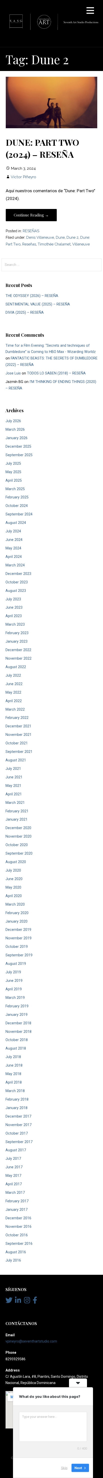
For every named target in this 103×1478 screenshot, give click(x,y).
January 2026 (17, 438)
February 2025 (17, 497)
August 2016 (16, 1252)
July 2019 (13, 972)
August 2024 (16, 523)
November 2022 (19, 658)
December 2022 (18, 650)
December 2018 (18, 1023)
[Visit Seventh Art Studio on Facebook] (35, 1302)
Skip (64, 1468)
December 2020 (18, 828)
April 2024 (14, 557)
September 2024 (19, 514)
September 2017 (19, 1142)
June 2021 (14, 777)
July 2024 (13, 531)
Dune (60, 237)
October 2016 (17, 1235)
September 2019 (19, 955)
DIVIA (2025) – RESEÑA (25, 312)
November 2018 (19, 1032)
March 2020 (15, 904)
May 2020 (13, 887)
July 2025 (13, 463)
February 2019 (17, 1006)
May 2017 (13, 1176)
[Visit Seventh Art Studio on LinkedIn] (18, 1302)
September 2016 (19, 1244)
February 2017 (17, 1201)
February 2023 (17, 633)
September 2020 (19, 853)
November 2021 (19, 735)
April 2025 (14, 480)
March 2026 (15, 429)
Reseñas (29, 244)
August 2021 (16, 760)
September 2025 (19, 455)
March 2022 (15, 709)
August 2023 (16, 591)
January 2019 (17, 1015)
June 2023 (14, 607)
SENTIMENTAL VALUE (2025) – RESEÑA (38, 304)
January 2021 (17, 819)
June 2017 (14, 1167)
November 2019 (19, 938)
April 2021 (14, 794)
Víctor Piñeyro (23, 176)
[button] (90, 11)
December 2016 (18, 1218)
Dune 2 (72, 237)
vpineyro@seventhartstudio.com (31, 1341)
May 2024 (13, 548)
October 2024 (17, 506)
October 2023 (17, 582)
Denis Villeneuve (40, 237)
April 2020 (14, 896)
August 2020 (16, 862)
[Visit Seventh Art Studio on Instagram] (27, 1302)
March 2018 (15, 1091)
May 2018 (13, 1074)
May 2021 (13, 786)
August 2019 (16, 964)
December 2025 (18, 446)
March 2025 (15, 489)
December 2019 (18, 930)
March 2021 (15, 803)
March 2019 (15, 998)
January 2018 (17, 1108)
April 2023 (14, 616)
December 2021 (18, 726)
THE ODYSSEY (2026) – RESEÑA (32, 296)
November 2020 (19, 836)
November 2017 (19, 1125)
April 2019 (14, 989)
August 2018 (16, 1048)
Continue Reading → (31, 214)
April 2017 (14, 1184)
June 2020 (14, 879)
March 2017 (15, 1193)
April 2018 (14, 1082)
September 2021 (19, 752)
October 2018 (17, 1040)
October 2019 (17, 947)
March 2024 (15, 565)
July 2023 (13, 599)
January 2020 (17, 921)
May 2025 (13, 472)
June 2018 (14, 1065)
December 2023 (18, 574)
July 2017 (13, 1159)
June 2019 (14, 981)
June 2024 (14, 540)
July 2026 (13, 421)
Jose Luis (13, 373)
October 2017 (17, 1133)
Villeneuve (81, 244)
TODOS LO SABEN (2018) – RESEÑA (56, 373)
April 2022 (14, 701)
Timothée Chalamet (54, 244)
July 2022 (13, 675)
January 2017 (17, 1210)
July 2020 (13, 870)
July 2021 (13, 769)
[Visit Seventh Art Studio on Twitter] (9, 1302)
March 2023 (15, 624)
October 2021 (17, 743)
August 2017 (16, 1150)
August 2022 (16, 667)
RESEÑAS (31, 231)
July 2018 (13, 1057)
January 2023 (17, 641)
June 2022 (14, 684)
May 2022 (13, 692)
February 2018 (17, 1099)
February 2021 (17, 811)
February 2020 (17, 913)
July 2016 (13, 1260)
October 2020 (17, 845)
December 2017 (18, 1116)
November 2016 (19, 1227)
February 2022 (17, 718)
